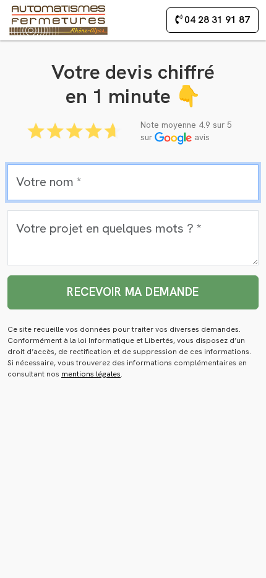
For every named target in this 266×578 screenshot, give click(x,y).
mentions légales (91, 374)
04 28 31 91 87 (216, 20)
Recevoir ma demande (133, 292)
